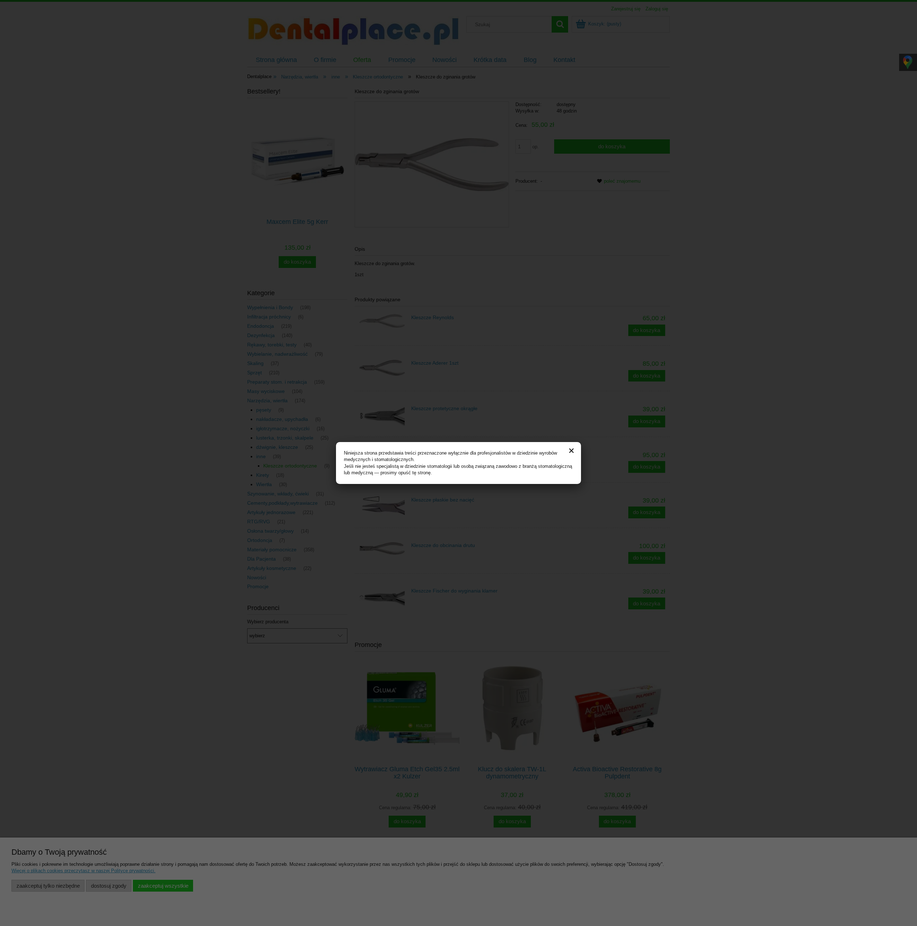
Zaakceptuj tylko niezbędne (48, 886)
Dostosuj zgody (108, 886)
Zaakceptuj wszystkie (163, 886)
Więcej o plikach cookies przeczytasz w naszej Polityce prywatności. (83, 870)
